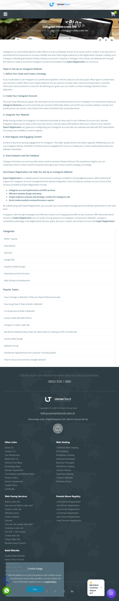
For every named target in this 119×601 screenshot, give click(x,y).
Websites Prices (63, 481)
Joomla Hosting (63, 470)
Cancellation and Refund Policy (20, 474)
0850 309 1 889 (59, 381)
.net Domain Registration (67, 505)
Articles (46, 30)
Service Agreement (14, 481)
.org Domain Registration (68, 509)
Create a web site (13, 509)
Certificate (10, 489)
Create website (12, 517)
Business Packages (65, 463)
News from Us (11, 459)
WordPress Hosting (65, 466)
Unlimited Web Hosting (67, 447)
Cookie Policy (11, 485)
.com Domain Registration (68, 502)
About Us (9, 447)
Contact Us (10, 451)
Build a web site (12, 502)
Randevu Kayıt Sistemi (15, 543)
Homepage (36, 30)
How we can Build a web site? (19, 505)
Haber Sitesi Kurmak (14, 559)
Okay (35, 589)
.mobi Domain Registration (68, 520)
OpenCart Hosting (64, 474)
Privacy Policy (11, 478)
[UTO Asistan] (111, 593)
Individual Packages (65, 459)
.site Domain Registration (68, 517)
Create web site (12, 535)
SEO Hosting (62, 451)
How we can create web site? (19, 524)
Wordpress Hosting (65, 455)
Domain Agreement (14, 470)
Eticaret (8, 520)
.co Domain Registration (67, 513)
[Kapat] (101, 587)
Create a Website (64, 478)
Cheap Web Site (12, 539)
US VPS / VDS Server (15, 532)
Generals (56, 30)
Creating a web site (14, 528)
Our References (12, 455)
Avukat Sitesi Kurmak (15, 556)
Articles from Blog (13, 463)
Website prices (12, 513)
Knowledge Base (13, 466)
